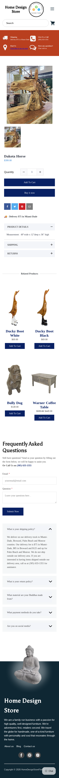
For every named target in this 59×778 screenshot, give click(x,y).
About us (9, 746)
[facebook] (7, 206)
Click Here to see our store (19, 48)
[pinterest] (22, 206)
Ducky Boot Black (44, 333)
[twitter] (14, 206)
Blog (18, 746)
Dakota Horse (15, 156)
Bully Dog (14, 403)
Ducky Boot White (15, 333)
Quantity (9, 172)
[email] (29, 206)
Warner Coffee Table (44, 405)
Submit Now (13, 511)
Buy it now (29, 192)
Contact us (29, 746)
